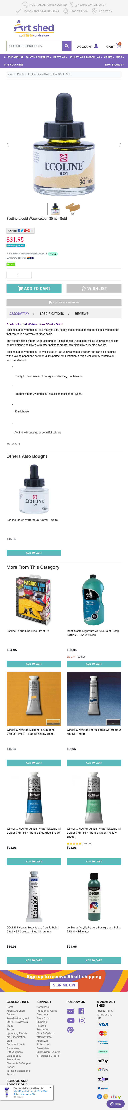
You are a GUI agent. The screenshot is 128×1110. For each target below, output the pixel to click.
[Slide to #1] (55, 209)
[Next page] (120, 144)
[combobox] (39, 46)
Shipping (41, 1021)
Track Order (43, 1018)
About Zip (42, 1040)
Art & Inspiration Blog (16, 1038)
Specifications (55, 313)
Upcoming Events (16, 1033)
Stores (10, 1029)
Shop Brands (113, 64)
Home (10, 1006)
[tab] (21, 313)
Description (21, 313)
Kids (119, 57)
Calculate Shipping (65, 302)
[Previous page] (8, 144)
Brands (10, 1074)
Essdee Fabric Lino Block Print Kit (28, 631)
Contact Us (43, 1006)
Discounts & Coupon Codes (18, 1065)
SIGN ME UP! (64, 985)
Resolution (42, 1029)
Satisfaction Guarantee (43, 1046)
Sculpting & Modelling (84, 57)
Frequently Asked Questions (46, 1012)
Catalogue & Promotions (13, 1057)
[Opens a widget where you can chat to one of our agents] (115, 1104)
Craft (108, 57)
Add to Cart (36, 289)
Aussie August (13, 57)
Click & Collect (45, 1033)
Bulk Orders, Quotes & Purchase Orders (48, 1053)
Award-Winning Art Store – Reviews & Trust (17, 1022)
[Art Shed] (34, 28)
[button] (94, 288)
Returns (41, 1025)
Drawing (59, 57)
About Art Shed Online (15, 1012)
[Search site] (66, 46)
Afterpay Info (44, 1036)
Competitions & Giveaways (15, 1046)
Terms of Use (104, 1014)
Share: (13, 230)
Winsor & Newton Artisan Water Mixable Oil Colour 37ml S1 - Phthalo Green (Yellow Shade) (94, 832)
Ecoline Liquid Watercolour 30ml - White (32, 519)
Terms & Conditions (18, 1070)
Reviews (81, 313)
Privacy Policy (105, 1010)
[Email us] (72, 1012)
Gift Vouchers (13, 64)
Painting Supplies (37, 57)
